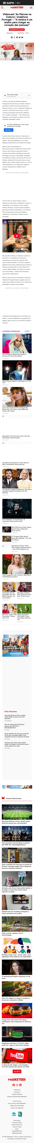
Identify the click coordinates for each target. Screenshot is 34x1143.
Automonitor (17, 1120)
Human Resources (17, 1124)
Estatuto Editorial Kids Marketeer (17, 1096)
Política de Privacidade (17, 1105)
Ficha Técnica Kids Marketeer (17, 1103)
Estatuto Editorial (17, 1094)
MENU (18, 3)
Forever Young (17, 1127)
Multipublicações (17, 1133)
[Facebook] (11, 37)
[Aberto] (31, 7)
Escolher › (8, 130)
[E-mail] (22, 37)
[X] (14, 37)
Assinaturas (17, 1090)
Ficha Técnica (17, 1101)
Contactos (17, 1092)
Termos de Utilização (17, 1108)
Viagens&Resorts (17, 1131)
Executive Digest (17, 1122)
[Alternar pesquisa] (2, 7)
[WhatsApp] (19, 37)
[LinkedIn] (17, 37)
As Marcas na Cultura (17, 29)
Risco (17, 1129)
